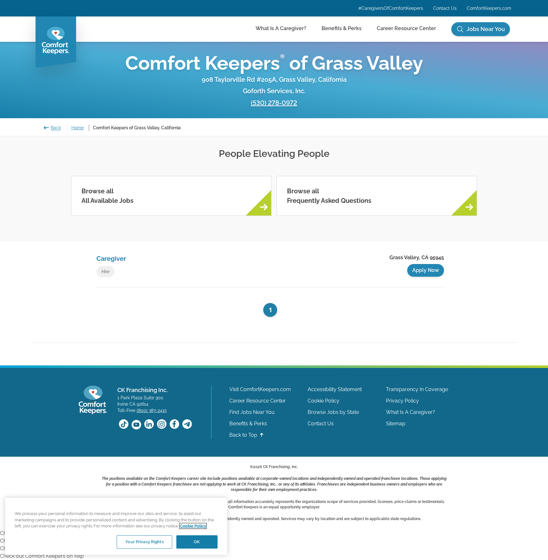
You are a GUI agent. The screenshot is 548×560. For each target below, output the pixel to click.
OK (197, 541)
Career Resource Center (406, 28)
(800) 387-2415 (152, 410)
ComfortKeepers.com (489, 8)
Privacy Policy (402, 401)
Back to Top (243, 435)
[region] (116, 526)
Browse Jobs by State (333, 412)
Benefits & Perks (342, 28)
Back (56, 127)
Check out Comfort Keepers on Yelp (42, 556)
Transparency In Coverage (417, 389)
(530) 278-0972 (274, 103)
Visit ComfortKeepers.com (260, 389)
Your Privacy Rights (144, 541)
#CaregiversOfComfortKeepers (390, 8)
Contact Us (445, 8)
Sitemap (395, 424)
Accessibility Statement (335, 389)
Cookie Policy (323, 401)
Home (77, 127)
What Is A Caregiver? (281, 28)
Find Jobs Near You (252, 412)
